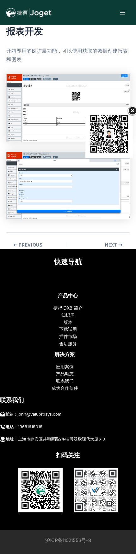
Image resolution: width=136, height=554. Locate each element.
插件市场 (68, 336)
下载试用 (68, 329)
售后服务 (68, 343)
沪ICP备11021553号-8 (68, 540)
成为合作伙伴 (65, 388)
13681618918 (30, 426)
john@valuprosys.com (39, 414)
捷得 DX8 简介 (68, 308)
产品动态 (65, 373)
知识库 (68, 315)
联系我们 (65, 380)
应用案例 (65, 366)
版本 (68, 322)
